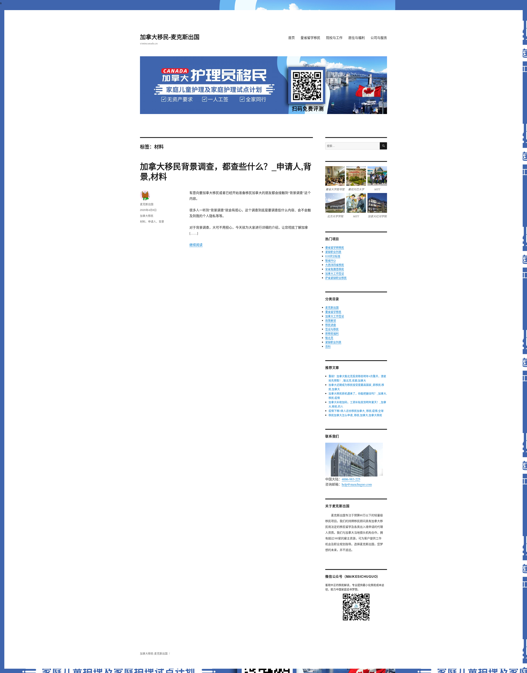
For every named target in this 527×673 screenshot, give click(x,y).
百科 (328, 346)
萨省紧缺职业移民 (336, 278)
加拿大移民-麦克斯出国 (169, 37)
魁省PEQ (330, 260)
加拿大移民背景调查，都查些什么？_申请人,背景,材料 (225, 171)
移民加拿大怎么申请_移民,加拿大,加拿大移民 (355, 415)
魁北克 (329, 338)
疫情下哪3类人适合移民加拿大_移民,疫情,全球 (356, 411)
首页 (291, 37)
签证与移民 (332, 329)
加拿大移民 (146, 216)
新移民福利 (332, 333)
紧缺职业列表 (333, 252)
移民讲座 (330, 325)
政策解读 (330, 320)
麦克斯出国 (146, 204)
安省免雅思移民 (334, 269)
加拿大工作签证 (334, 273)
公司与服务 (379, 37)
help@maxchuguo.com (357, 484)
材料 (142, 221)
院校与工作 (334, 37)
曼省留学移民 (310, 37)
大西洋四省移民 (334, 265)
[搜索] (383, 145)
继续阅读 (196, 244)
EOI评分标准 (332, 256)
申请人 (152, 221)
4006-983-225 (351, 479)
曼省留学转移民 (334, 247)
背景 (161, 221)
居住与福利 (356, 37)
